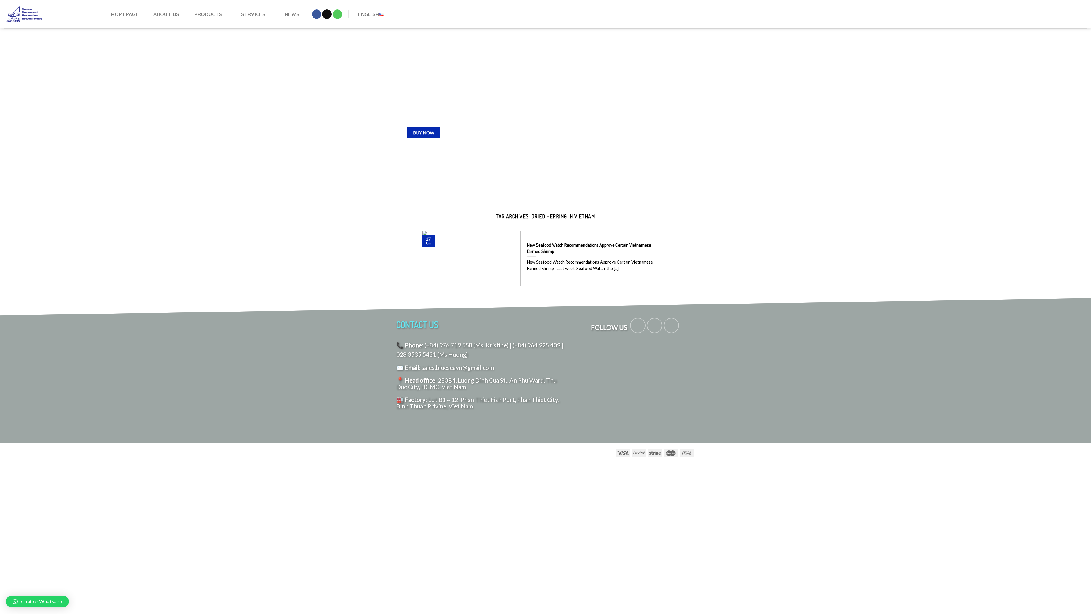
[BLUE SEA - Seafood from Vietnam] (51, 14)
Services (253, 14)
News (292, 14)
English (368, 14)
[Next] (1064, 116)
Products (208, 14)
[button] (37, 601)
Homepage (125, 14)
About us (166, 14)
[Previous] (27, 116)
